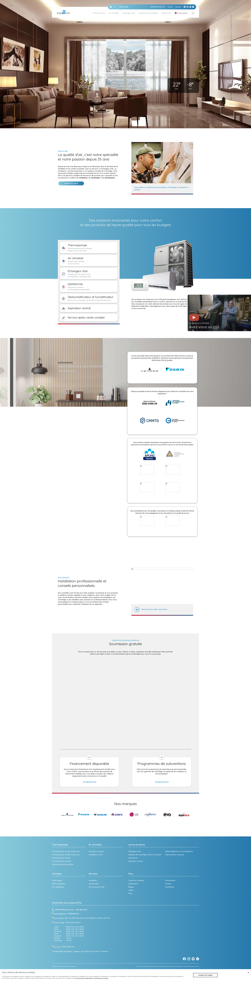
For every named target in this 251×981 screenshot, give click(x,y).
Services (93, 873)
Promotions (182, 13)
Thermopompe (60, 844)
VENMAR (155, 358)
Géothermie (166, 13)
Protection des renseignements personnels (150, 966)
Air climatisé (95, 844)
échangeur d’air (107, 169)
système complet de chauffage (99, 171)
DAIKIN (154, 360)
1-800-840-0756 (81, 910)
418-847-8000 (60, 910)
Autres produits (136, 844)
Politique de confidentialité (173, 966)
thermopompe (76, 171)
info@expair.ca (73, 914)
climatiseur (62, 171)
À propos (57, 873)
